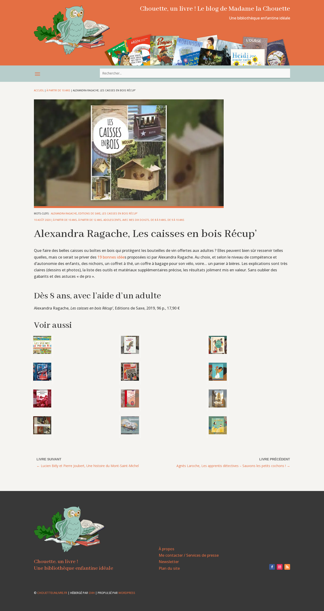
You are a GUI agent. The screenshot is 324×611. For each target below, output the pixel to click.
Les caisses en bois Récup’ (120, 213)
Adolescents (112, 220)
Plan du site (169, 568)
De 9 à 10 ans (175, 220)
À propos (166, 548)
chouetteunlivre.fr (52, 593)
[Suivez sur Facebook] (272, 567)
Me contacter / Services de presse (189, 555)
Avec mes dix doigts (135, 220)
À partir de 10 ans (58, 90)
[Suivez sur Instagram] (279, 567)
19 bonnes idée (111, 257)
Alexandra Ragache (64, 213)
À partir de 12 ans (90, 220)
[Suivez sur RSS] (287, 567)
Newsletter (169, 561)
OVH (92, 593)
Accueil (39, 90)
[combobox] (195, 73)
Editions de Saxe (89, 213)
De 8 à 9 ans (158, 220)
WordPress (126, 593)
